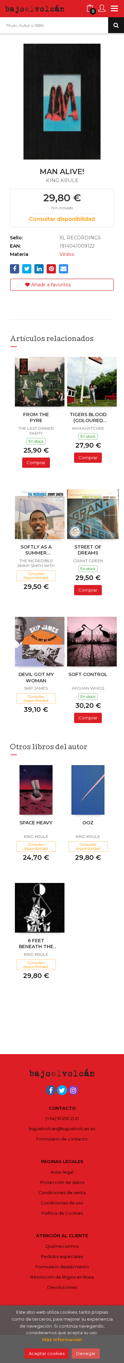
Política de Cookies (62, 1213)
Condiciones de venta (62, 1192)
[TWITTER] (62, 1090)
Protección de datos (62, 1182)
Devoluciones (62, 1287)
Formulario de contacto (62, 1139)
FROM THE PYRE (36, 417)
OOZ (88, 823)
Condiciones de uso (62, 1202)
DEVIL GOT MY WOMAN (36, 677)
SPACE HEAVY (36, 823)
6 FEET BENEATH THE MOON (36, 944)
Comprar (36, 462)
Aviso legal (62, 1172)
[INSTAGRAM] (73, 1090)
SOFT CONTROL (87, 674)
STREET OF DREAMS (88, 550)
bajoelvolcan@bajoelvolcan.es (62, 1128)
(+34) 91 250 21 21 (62, 1118)
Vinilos (67, 254)
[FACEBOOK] (51, 1090)
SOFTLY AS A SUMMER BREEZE (36, 550)
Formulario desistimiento (62, 1266)
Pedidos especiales (62, 1256)
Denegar (86, 1353)
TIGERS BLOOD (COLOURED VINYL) (88, 418)
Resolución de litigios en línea (62, 1277)
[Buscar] (116, 25)
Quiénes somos (62, 1246)
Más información (62, 1339)
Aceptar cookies (46, 1353)
